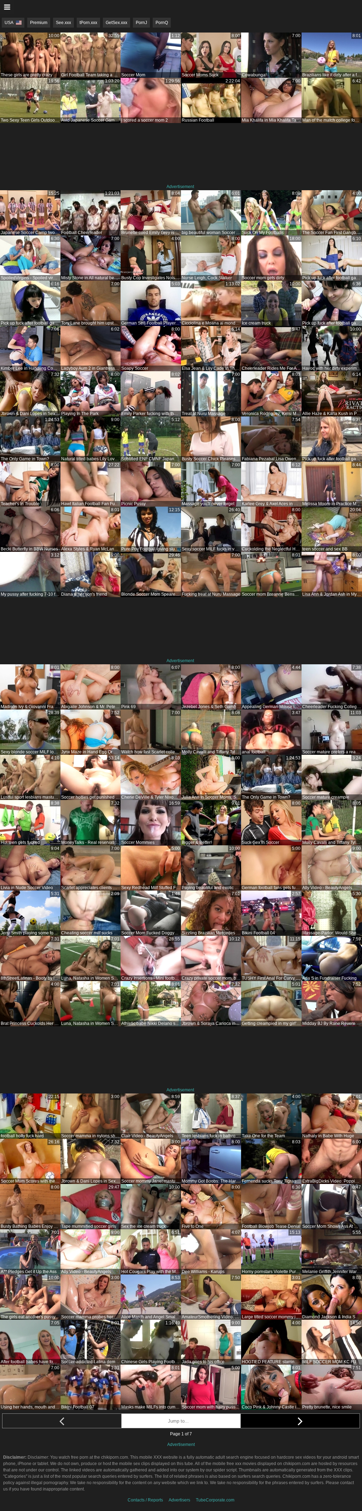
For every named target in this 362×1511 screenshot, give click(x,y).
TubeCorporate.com (215, 1500)
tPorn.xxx (88, 22)
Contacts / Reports (145, 1500)
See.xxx (63, 22)
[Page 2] (300, 1420)
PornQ (162, 22)
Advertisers (179, 1500)
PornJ (141, 22)
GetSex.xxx (116, 22)
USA (9, 22)
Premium (38, 22)
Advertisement (180, 187)
